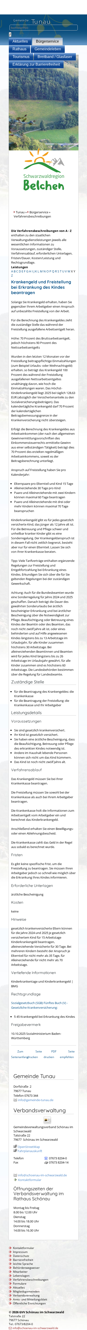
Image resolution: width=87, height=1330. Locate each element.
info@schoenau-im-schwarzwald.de (42, 1175)
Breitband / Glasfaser (55, 57)
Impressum (20, 1252)
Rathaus (19, 49)
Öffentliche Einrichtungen (29, 1303)
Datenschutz (21, 1256)
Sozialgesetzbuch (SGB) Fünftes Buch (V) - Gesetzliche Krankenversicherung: (39, 1005)
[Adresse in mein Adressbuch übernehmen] (49, 1123)
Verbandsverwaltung (26, 1295)
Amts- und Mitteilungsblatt (30, 1299)
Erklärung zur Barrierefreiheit (36, 64)
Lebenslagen (21, 1276)
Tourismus (21, 57)
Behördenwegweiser (26, 1268)
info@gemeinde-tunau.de (35, 1100)
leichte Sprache (23, 1264)
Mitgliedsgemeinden (26, 1291)
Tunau (20, 212)
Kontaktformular (29, 1180)
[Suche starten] (10, 34)
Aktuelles (20, 41)
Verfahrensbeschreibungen (30, 1280)
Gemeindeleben (48, 49)
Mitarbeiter (20, 1272)
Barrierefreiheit (23, 1260)
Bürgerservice (47, 41)
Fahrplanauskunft (30, 1151)
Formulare (19, 1284)
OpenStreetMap (29, 1147)
